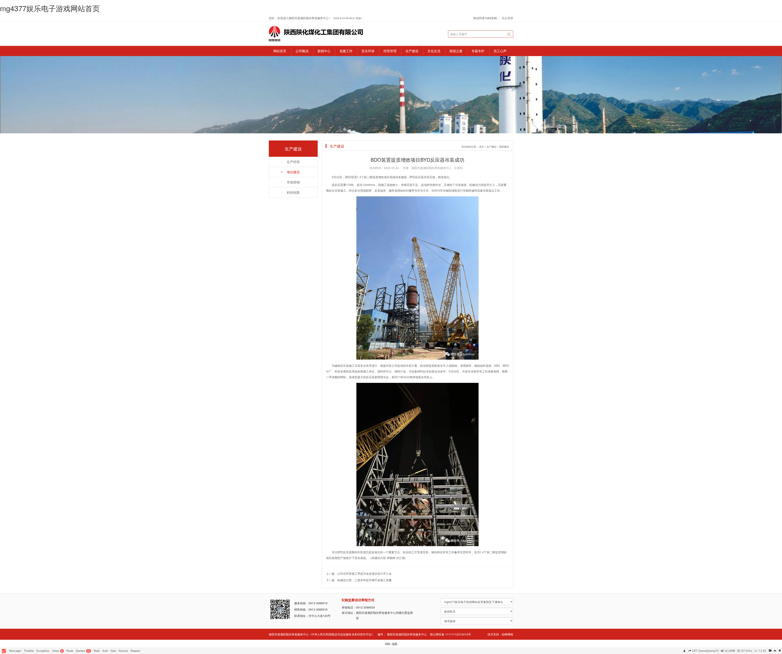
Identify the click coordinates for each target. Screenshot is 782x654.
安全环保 (368, 51)
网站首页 (279, 51)
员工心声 (499, 51)
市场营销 (293, 182)
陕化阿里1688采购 (485, 18)
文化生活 (433, 51)
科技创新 (293, 192)
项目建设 (293, 172)
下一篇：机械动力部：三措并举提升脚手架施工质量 (359, 580)
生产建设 (411, 51)
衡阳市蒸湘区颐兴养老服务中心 (407, 634)
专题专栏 (477, 51)
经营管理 (389, 51)
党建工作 (346, 51)
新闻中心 (324, 51)
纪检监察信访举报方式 (358, 600)
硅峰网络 (507, 634)
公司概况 (302, 51)
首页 (481, 146)
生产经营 (293, 161)
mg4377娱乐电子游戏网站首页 (50, 8)
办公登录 (507, 18)
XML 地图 (391, 644)
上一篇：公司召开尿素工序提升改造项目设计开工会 (359, 573)
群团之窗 (455, 51)
